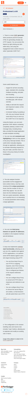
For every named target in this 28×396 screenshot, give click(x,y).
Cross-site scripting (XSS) (19, 351)
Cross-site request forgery (19, 354)
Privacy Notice (17, 370)
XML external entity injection (20, 355)
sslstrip (20, 246)
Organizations (4, 364)
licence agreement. (8, 340)
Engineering (3, 382)
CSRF (15, 35)
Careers (15, 366)
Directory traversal (18, 357)
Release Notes (4, 354)
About (15, 364)
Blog (2, 379)
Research (3, 381)
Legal (15, 369)
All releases (9, 8)
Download (15, 25)
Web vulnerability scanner (6, 351)
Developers (3, 367)
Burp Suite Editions (5, 352)
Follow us (8, 390)
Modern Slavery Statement (19, 371)
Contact (15, 367)
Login (20, 2)
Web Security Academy (6, 378)
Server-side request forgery (20, 358)
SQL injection (17, 352)
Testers (2, 366)
